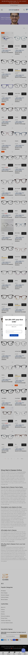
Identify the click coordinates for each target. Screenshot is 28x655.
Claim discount (14, 335)
